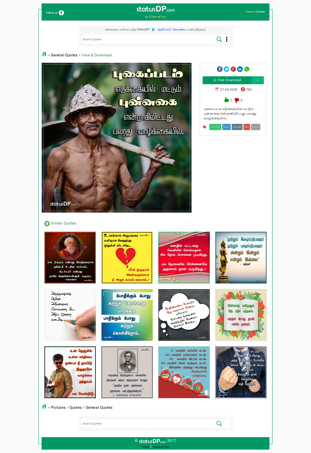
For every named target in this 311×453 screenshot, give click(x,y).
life (247, 127)
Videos (250, 11)
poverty (215, 127)
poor (226, 127)
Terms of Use (160, 446)
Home (145, 446)
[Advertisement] (233, 163)
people (237, 127)
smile (255, 127)
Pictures (58, 407)
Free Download (228, 80)
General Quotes (64, 55)
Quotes (75, 407)
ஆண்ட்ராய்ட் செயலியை (171, 29)
